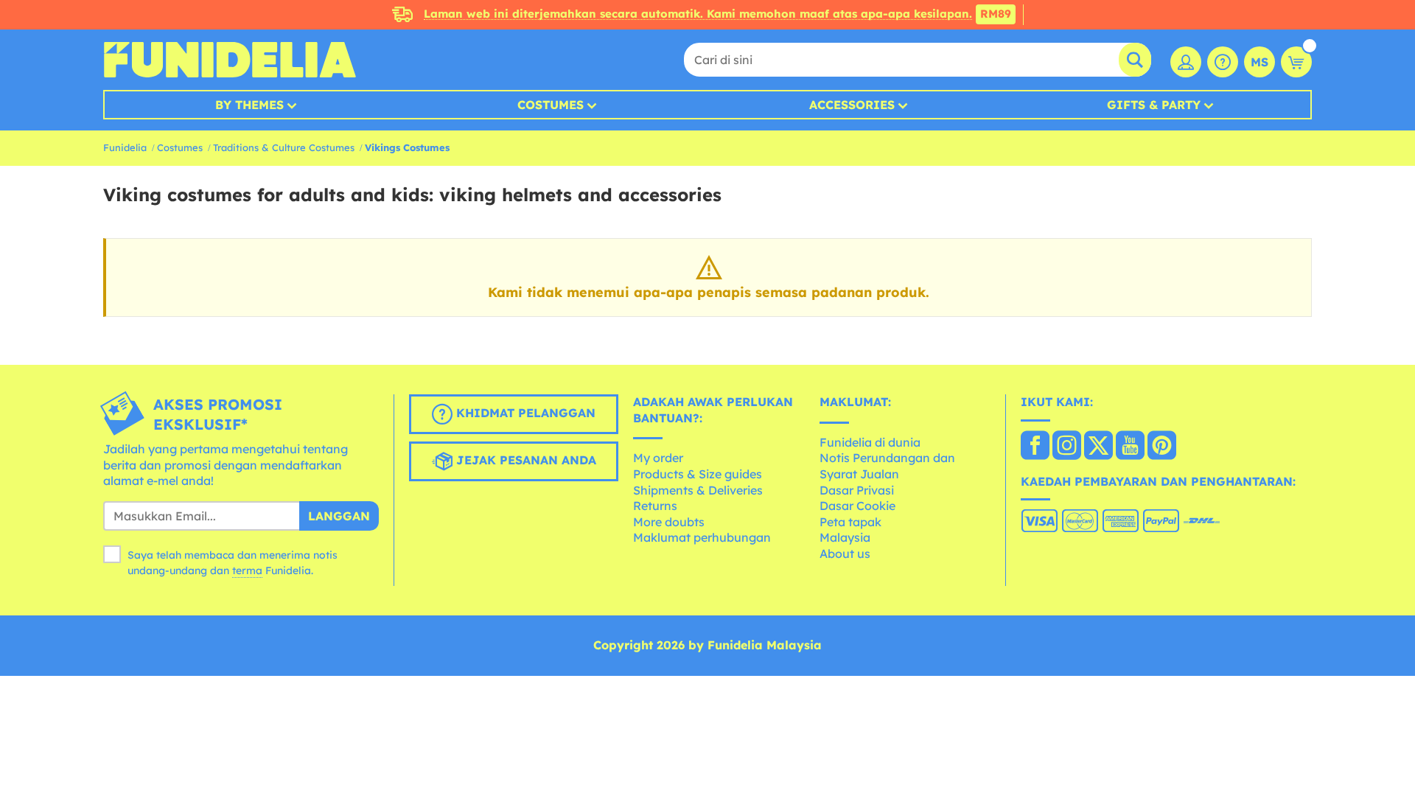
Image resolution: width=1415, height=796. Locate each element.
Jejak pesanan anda (524, 460)
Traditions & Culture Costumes (283, 147)
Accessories (852, 105)
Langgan (339, 516)
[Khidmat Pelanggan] (1222, 61)
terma (247, 570)
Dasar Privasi (857, 490)
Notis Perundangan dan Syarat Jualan (887, 465)
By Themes (249, 105)
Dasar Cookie (857, 505)
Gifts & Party (1154, 105)
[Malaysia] (1035, 446)
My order (658, 457)
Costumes (550, 105)
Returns (655, 505)
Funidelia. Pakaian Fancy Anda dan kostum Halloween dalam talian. (229, 59)
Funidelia (125, 147)
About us (845, 553)
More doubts (669, 521)
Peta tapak (850, 521)
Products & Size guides (697, 474)
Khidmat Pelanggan (524, 412)
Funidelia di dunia (870, 442)
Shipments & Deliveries (698, 490)
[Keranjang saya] (1296, 61)
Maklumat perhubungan (702, 537)
